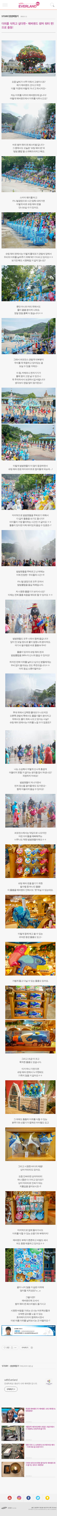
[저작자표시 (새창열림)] (31, 1347)
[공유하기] (12, 1348)
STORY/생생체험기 (10, 16)
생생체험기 (14, 1365)
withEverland (10, 1379)
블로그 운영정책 (34, 1507)
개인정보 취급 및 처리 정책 (45, 1507)
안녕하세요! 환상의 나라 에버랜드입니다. (20, 1383)
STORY (5, 1365)
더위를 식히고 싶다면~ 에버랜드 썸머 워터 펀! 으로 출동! (28, 25)
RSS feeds (54, 1507)
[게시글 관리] (15, 1348)
